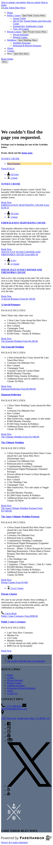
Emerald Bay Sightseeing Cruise (28, 26)
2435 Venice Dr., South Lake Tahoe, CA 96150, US (25, 718)
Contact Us (12, 693)
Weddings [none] (11, 40)
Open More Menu (21, 54)
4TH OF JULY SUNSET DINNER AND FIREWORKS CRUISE (21, 271)
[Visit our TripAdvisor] (10, 741)
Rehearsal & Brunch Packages (27, 45)
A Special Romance (10, 304)
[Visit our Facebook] (8, 724)
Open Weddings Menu (27, 40)
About (10, 48)
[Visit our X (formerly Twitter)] (29, 786)
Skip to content (33, 2)
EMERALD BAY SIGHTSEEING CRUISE (23, 222)
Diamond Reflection (11, 394)
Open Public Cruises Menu (33, 15)
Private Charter (9, 594)
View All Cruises (21, 29)
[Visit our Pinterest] (9, 736)
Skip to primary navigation (13, 2)
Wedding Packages (22, 43)
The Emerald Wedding (12, 347)
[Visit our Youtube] (8, 794)
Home (10, 12)
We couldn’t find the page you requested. (26, 661)
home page (27, 153)
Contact (10, 51)
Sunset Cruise (19, 18)
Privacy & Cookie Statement (14, 842)
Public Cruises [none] (13, 15)
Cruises (10, 677)
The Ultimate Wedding (12, 442)
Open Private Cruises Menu (34, 32)
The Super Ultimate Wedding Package (20, 516)
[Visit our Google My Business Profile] (9, 728)
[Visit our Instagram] (9, 732)
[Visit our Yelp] (8, 790)
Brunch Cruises (20, 37)
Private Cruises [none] (14, 31)
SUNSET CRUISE (10, 184)
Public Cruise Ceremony (13, 622)
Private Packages (21, 34)
